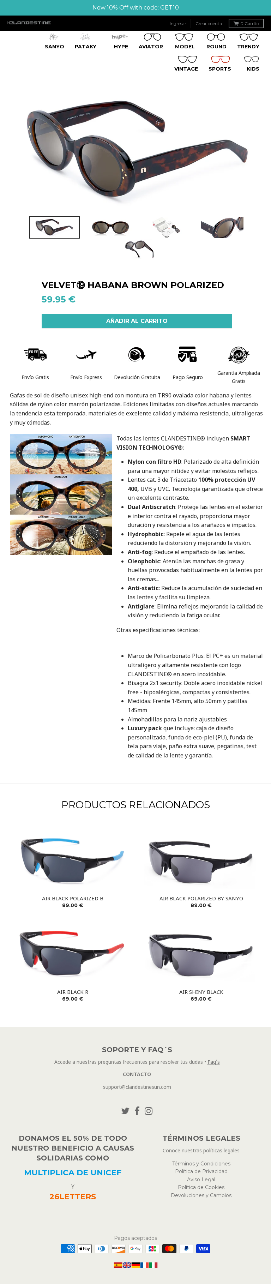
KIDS (253, 69)
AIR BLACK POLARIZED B (72, 898)
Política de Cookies (201, 1187)
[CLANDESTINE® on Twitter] (125, 1111)
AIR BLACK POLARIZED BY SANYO (201, 898)
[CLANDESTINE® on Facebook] (137, 1111)
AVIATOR (151, 46)
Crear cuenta (208, 23)
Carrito (249, 23)
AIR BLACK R (72, 991)
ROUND (216, 46)
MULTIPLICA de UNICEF (72, 1172)
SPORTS (220, 69)
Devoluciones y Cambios (201, 1195)
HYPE (121, 46)
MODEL (185, 46)
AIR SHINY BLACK (201, 991)
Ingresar (178, 23)
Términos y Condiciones (201, 1163)
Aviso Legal (201, 1179)
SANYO (54, 46)
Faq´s (213, 1061)
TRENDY (248, 46)
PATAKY (85, 46)
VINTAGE (186, 69)
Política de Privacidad (201, 1171)
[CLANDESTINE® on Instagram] (149, 1111)
